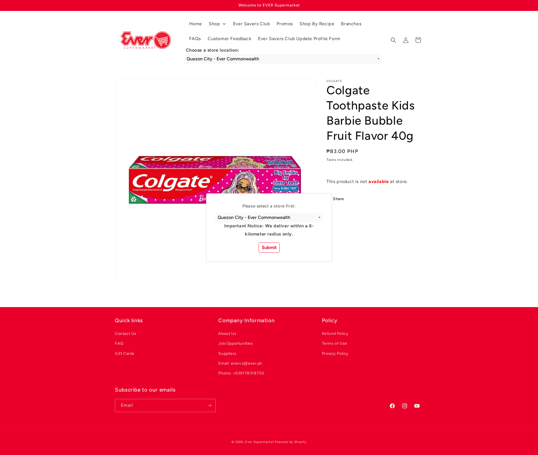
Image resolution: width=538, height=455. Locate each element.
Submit (269, 247)
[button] (269, 217)
